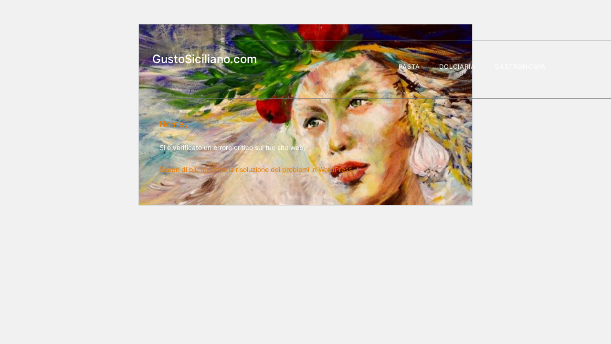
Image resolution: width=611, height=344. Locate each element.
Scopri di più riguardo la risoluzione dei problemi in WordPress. (256, 169)
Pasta (409, 66)
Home (171, 124)
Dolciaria (457, 66)
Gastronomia (520, 66)
